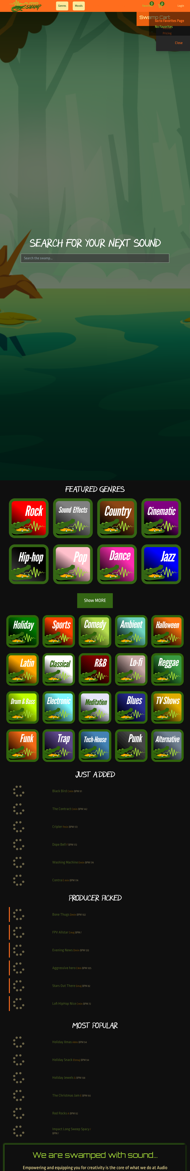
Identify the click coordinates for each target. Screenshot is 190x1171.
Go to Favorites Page (169, 21)
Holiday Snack (62, 1060)
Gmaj (79, 986)
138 (83, 1077)
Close (179, 43)
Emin (81, 862)
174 (92, 862)
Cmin (70, 791)
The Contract (61, 809)
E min (66, 880)
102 (84, 914)
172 (76, 827)
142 (85, 809)
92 (76, 1113)
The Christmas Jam (66, 1095)
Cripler (57, 827)
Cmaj (72, 932)
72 (90, 1003)
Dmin (73, 914)
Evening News (62, 950)
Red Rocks (59, 1113)
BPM (76, 791)
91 (81, 791)
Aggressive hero (64, 968)
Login (181, 5)
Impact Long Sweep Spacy (70, 1129)
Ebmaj (76, 1060)
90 (89, 1095)
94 (85, 1042)
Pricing (121, 5)
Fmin (65, 827)
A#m (75, 1042)
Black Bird (59, 791)
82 (89, 986)
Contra (57, 880)
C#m (78, 968)
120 (87, 950)
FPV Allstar (60, 932)
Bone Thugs (60, 914)
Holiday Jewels (62, 1078)
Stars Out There (63, 986)
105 (89, 968)
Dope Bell (59, 844)
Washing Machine (65, 862)
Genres (62, 5)
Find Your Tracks (100, 5)
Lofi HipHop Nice (64, 1004)
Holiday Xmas (62, 1042)
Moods (79, 5)
